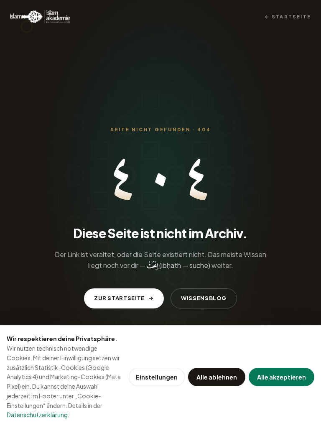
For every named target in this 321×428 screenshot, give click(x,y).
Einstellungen (157, 377)
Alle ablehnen (216, 377)
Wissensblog (204, 298)
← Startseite (288, 16)
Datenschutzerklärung (37, 414)
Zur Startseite (119, 298)
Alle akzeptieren (281, 377)
